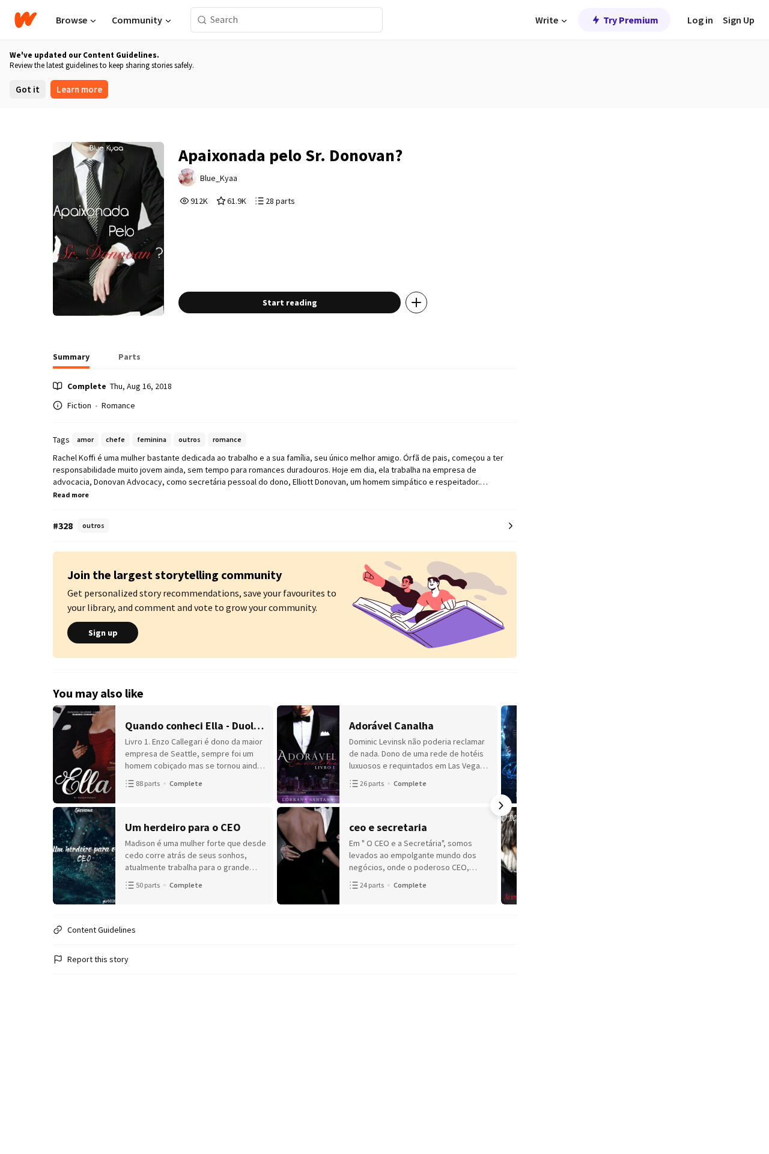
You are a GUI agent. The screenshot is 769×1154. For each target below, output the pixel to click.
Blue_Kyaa (218, 178)
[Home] (25, 19)
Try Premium (630, 20)
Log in (700, 20)
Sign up (103, 632)
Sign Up (739, 20)
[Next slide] (501, 805)
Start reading (290, 302)
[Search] (202, 20)
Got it (28, 89)
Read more (71, 494)
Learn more (79, 89)
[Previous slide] (68, 805)
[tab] (71, 360)
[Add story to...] (416, 302)
